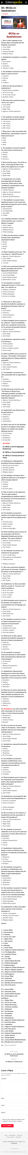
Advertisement (12, 1135)
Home (6, 1135)
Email (3, 1105)
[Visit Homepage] (14, 2)
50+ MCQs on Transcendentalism (13, 452)
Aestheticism (8, 709)
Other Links (18, 1137)
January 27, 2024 (15, 14)
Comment (4, 1078)
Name (3, 1098)
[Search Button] (26, 2)
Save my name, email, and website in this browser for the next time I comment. (13, 1120)
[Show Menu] (2, 2)
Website (3, 1112)
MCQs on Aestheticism (10, 1045)
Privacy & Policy (10, 1137)
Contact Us (19, 1135)
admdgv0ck (5, 14)
